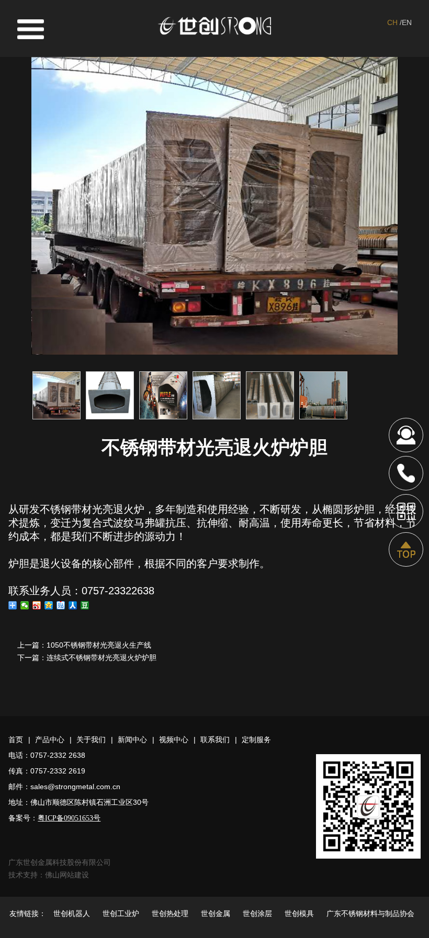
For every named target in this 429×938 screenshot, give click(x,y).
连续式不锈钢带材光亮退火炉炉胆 (101, 657)
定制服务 (256, 739)
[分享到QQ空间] (48, 605)
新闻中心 (132, 739)
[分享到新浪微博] (36, 605)
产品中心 (49, 739)
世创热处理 (170, 913)
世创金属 (215, 913)
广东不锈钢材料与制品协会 (370, 913)
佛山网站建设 (67, 875)
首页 (15, 739)
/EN (406, 22)
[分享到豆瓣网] (85, 605)
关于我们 (91, 739)
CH (392, 22)
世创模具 (299, 913)
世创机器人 (71, 913)
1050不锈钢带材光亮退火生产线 (99, 645)
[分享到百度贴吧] (61, 605)
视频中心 (173, 739)
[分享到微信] (24, 605)
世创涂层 (257, 913)
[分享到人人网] (73, 605)
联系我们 (215, 739)
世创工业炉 (121, 913)
